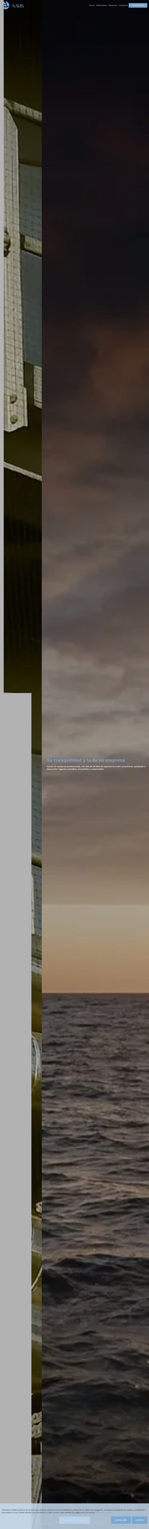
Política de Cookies (104, 1512)
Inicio (91, 5)
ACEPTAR (139, 1520)
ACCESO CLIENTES (138, 5)
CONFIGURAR (121, 1520)
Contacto (123, 5)
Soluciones (101, 5)
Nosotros (112, 5)
